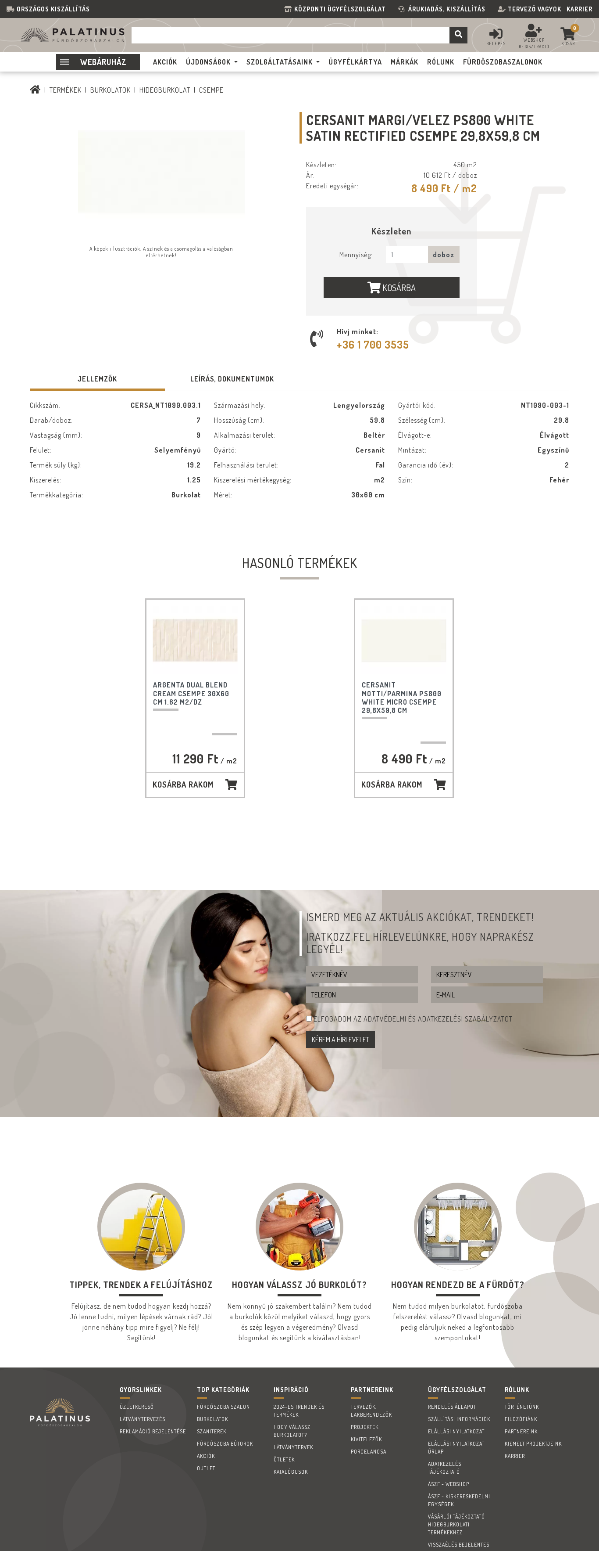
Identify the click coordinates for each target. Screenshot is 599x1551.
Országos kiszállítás (53, 9)
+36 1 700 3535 (373, 344)
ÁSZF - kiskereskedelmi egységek (459, 1500)
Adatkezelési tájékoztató (445, 1468)
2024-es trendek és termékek (299, 1410)
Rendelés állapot (452, 1406)
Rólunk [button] (440, 62)
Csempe (211, 90)
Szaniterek (211, 1431)
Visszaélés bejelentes (458, 1544)
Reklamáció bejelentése (153, 1431)
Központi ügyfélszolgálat (341, 9)
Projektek (364, 1427)
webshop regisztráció (534, 43)
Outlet (206, 1468)
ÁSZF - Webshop (448, 1484)
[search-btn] (458, 35)
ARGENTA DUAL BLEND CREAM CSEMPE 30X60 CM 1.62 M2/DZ (191, 693)
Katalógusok (291, 1471)
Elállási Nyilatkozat (456, 1431)
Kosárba (398, 287)
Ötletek (284, 1459)
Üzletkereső (137, 1406)
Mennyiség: (356, 254)
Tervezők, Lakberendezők (371, 1410)
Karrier (579, 9)
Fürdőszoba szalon (223, 1406)
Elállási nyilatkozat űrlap (456, 1447)
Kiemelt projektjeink (533, 1443)
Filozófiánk (521, 1419)
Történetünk (522, 1406)
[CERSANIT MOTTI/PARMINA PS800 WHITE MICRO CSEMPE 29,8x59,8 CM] (404, 640)
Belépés (496, 43)
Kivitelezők (366, 1439)
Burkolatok (110, 90)
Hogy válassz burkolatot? (292, 1431)
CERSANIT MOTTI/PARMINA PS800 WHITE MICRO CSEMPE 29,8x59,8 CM (402, 697)
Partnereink (521, 1431)
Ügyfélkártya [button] (355, 62)
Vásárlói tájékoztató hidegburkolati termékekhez (456, 1524)
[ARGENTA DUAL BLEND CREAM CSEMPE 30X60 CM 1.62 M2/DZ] (195, 640)
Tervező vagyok (534, 9)
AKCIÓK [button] (165, 62)
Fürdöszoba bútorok (225, 1443)
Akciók (206, 1456)
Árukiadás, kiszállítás (446, 9)
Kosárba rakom (183, 784)
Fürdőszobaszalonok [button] (502, 62)
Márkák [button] (404, 62)
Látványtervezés (142, 1419)
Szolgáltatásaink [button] (279, 62)
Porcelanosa (368, 1451)
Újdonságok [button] (208, 62)
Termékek (66, 90)
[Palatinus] (35, 90)
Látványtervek (293, 1447)
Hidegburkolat (164, 90)
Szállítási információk (459, 1419)
